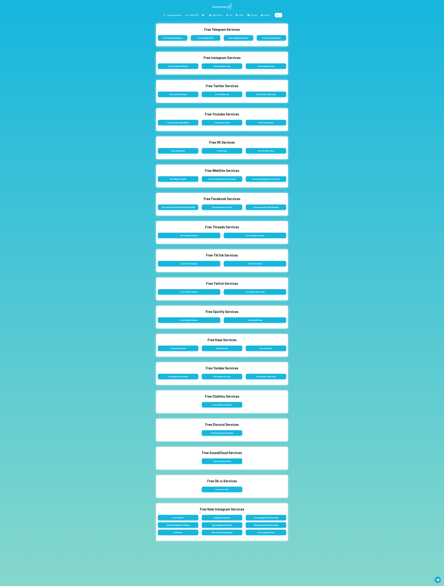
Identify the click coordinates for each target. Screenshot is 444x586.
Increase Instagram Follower (178, 525)
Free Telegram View (205, 38)
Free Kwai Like (222, 348)
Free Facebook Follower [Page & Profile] (178, 207)
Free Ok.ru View (222, 489)
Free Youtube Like (266, 122)
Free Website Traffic (178, 179)
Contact (254, 15)
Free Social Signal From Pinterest (266, 179)
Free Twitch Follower (189, 292)
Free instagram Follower (178, 66)
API (231, 15)
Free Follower (178, 517)
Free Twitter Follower (178, 94)
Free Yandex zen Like (222, 376)
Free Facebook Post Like (222, 207)
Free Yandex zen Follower (178, 376)
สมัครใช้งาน (217, 15)
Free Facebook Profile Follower (266, 207)
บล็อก (241, 15)
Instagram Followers (222, 517)
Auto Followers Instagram (222, 532)
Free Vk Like (222, 151)
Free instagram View (265, 66)
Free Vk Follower (178, 151)
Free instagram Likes (222, 66)
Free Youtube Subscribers (178, 122)
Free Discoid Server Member (222, 433)
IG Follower (178, 532)
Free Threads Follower (189, 235)
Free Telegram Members (172, 38)
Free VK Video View (266, 151)
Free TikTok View (255, 264)
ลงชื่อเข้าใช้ (194, 15)
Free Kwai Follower (178, 348)
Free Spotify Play (255, 320)
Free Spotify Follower (189, 320)
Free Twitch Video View (255, 292)
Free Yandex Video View (266, 376)
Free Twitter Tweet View (266, 94)
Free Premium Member (271, 38)
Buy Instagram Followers (222, 525)
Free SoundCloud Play (222, 461)
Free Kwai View (266, 348)
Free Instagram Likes (265, 532)
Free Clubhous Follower (222, 405)
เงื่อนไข (267, 15)
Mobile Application (174, 15)
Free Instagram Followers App (266, 517)
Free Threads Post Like (255, 235)
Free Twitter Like (222, 94)
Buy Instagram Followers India (266, 525)
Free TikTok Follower (189, 264)
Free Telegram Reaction (238, 38)
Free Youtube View (222, 122)
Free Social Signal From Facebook (222, 179)
